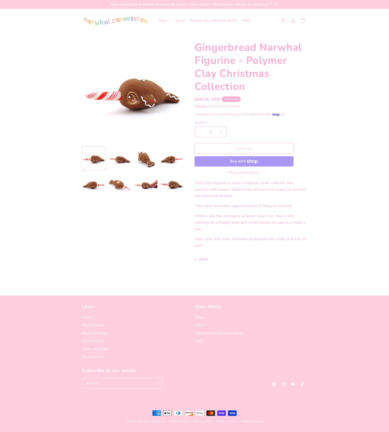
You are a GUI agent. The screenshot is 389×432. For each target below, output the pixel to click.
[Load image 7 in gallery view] (145, 184)
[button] (164, 20)
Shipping (200, 106)
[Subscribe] (158, 383)
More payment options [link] (244, 172)
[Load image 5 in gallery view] (94, 184)
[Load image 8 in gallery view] (171, 184)
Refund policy (180, 421)
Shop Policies (93, 325)
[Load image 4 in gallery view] (171, 158)
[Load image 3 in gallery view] (145, 158)
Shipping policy (252, 421)
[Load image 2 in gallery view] (119, 158)
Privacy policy (203, 421)
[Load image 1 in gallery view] (94, 158)
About (200, 325)
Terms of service (226, 421)
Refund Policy (93, 341)
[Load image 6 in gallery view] (119, 184)
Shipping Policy (94, 333)
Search (87, 317)
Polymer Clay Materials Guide (219, 333)
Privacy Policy (93, 357)
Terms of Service (95, 349)
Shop (199, 317)
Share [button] (203, 259)
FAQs (199, 341)
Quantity (200, 122)
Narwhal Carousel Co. (152, 421)
